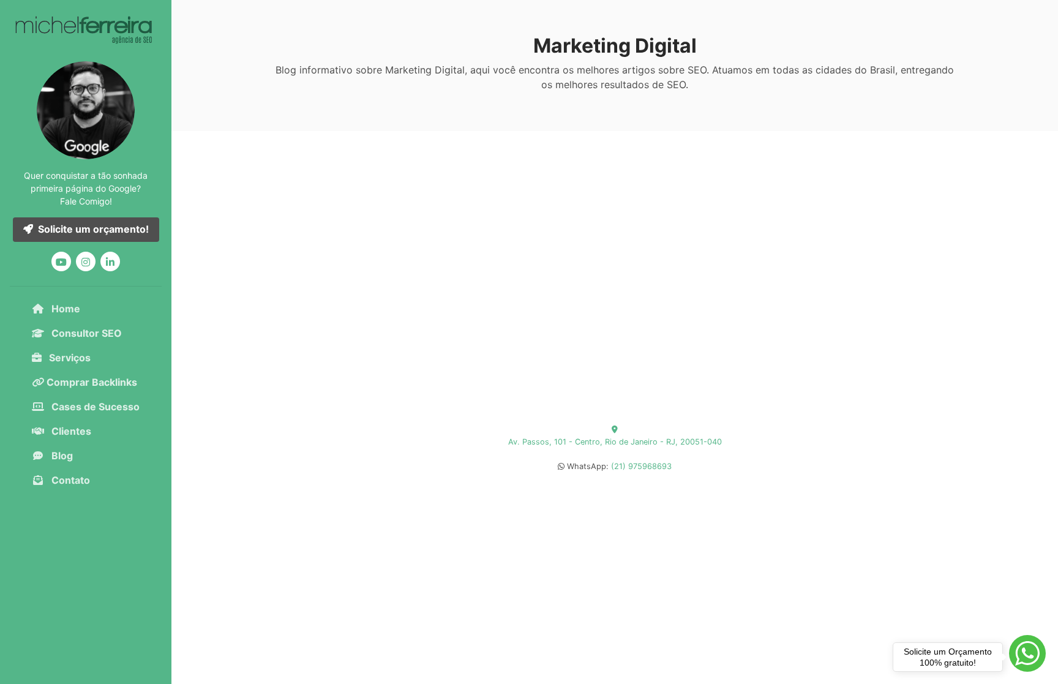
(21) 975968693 (641, 466)
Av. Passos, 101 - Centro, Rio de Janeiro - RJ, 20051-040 (615, 441)
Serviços (69, 357)
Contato (69, 480)
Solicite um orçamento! (93, 229)
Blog (61, 455)
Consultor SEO (85, 333)
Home (64, 309)
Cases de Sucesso (94, 406)
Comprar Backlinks (90, 382)
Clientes (70, 431)
